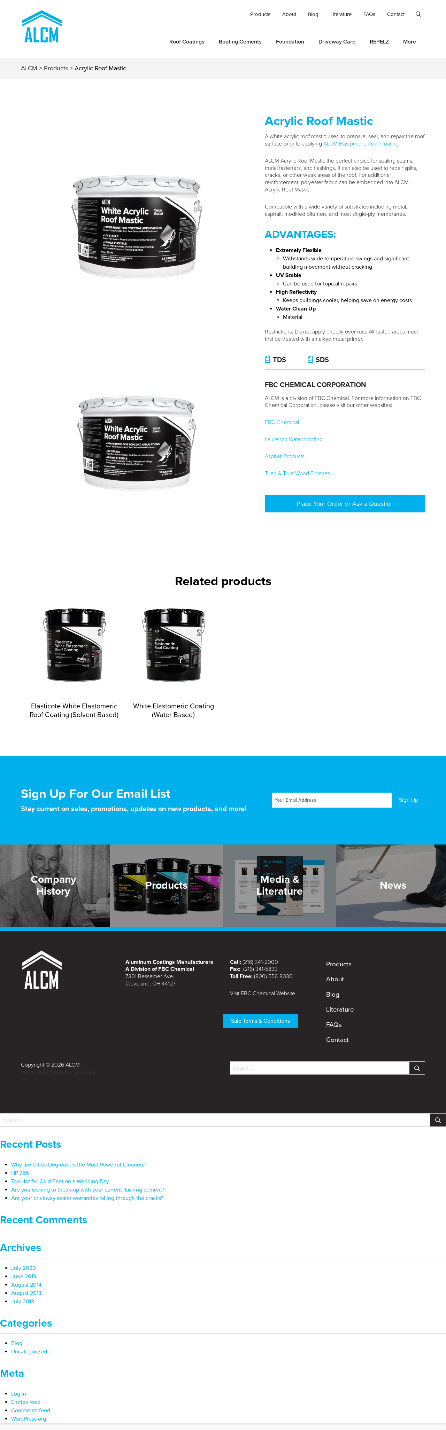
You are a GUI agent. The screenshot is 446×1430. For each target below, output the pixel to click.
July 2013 (22, 1301)
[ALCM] (42, 39)
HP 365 (20, 1173)
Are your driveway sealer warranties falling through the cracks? (87, 1198)
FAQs (369, 14)
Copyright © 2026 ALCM (50, 1064)
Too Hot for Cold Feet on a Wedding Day (60, 1181)
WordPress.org (28, 1418)
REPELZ (379, 41)
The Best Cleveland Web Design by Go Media (58, 1072)
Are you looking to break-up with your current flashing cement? (87, 1189)
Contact (396, 14)
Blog (313, 14)
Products (260, 14)
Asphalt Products (285, 456)
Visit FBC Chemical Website (262, 993)
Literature (341, 14)
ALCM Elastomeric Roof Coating (361, 143)
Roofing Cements (240, 41)
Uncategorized (29, 1351)
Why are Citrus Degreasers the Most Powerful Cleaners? (78, 1164)
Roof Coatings (187, 41)
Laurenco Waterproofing (294, 439)
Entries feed (25, 1402)
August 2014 (26, 1284)
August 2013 (26, 1293)
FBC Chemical (282, 422)
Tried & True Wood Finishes (297, 473)
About (289, 14)
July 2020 (23, 1268)
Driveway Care (336, 41)
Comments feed (30, 1410)
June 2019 (23, 1276)
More (409, 41)
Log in (18, 1393)
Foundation (290, 41)
